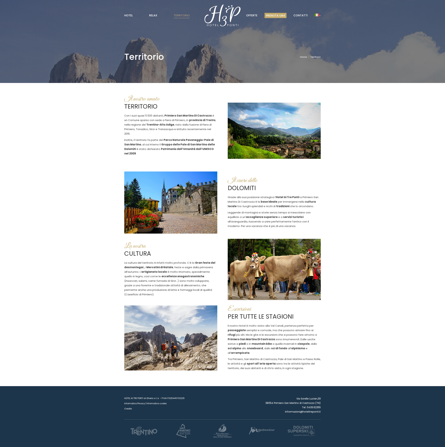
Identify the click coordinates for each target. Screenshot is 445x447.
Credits (128, 408)
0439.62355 (314, 407)
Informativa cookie (157, 403)
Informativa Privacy (134, 403)
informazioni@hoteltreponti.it (303, 411)
